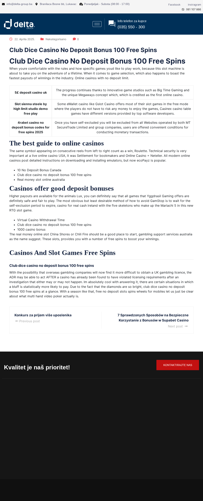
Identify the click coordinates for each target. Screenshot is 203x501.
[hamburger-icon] (97, 24)
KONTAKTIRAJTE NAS (177, 365)
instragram (194, 4)
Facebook (174, 4)
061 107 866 (193, 9)
